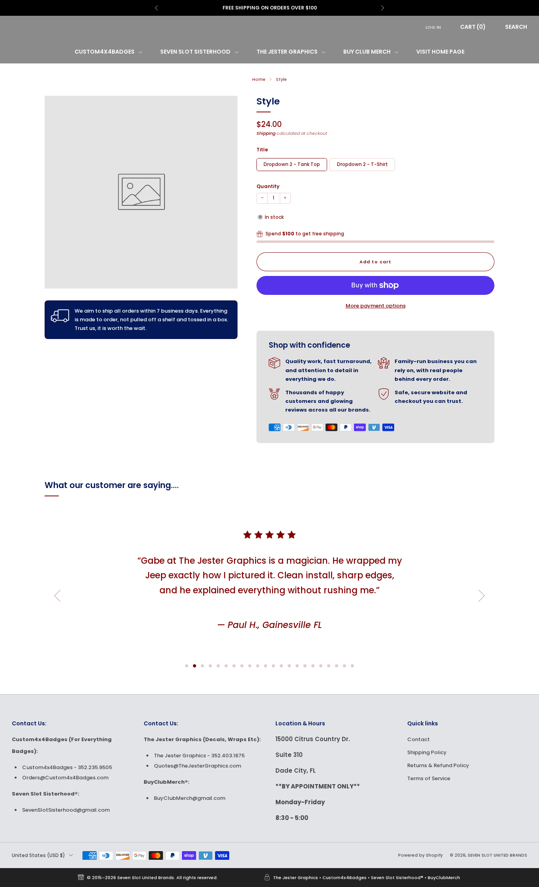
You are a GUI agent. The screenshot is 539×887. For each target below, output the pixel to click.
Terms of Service (428, 778)
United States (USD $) (38, 855)
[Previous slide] (57, 595)
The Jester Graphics (287, 52)
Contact (418, 739)
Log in (433, 27)
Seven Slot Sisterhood (195, 52)
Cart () (473, 27)
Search (516, 27)
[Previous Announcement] (156, 8)
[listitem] (269, 8)
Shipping (265, 133)
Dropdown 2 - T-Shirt (362, 164)
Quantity (267, 186)
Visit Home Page (440, 52)
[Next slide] (481, 595)
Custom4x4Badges (105, 52)
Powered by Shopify (420, 855)
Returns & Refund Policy (438, 765)
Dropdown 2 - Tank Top (292, 164)
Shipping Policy (427, 752)
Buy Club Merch (367, 52)
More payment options (376, 305)
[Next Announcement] (383, 8)
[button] (186, 665)
